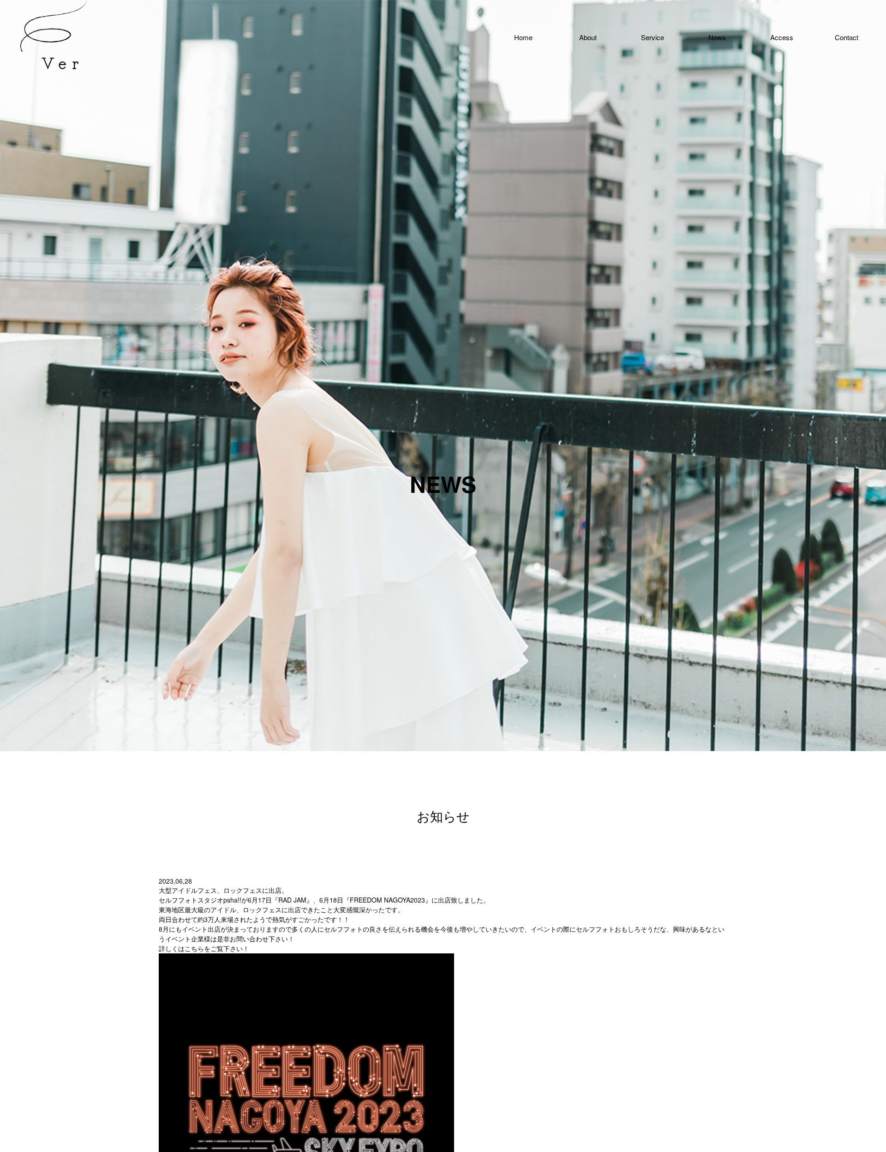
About (588, 37)
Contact (846, 37)
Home (523, 37)
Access (781, 37)
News (717, 37)
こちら (194, 948)
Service (652, 37)
